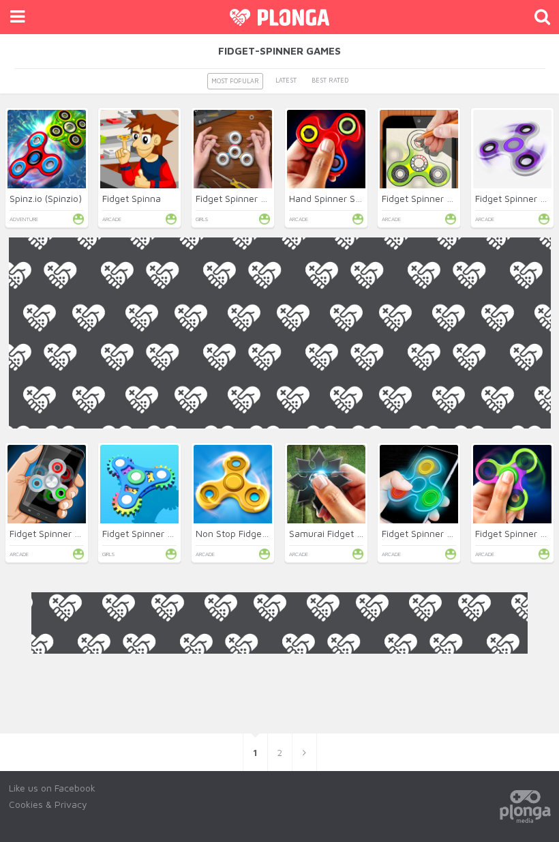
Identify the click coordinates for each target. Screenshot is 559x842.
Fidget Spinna (131, 198)
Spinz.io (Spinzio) (46, 198)
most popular (235, 81)
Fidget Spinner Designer (433, 198)
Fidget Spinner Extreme (60, 533)
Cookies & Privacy (48, 804)
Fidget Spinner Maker (241, 198)
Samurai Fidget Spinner (339, 533)
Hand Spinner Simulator (340, 198)
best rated (330, 80)
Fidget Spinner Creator (151, 533)
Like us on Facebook (52, 788)
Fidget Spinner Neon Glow (438, 533)
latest (286, 80)
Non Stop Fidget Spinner (248, 533)
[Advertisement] (280, 524)
